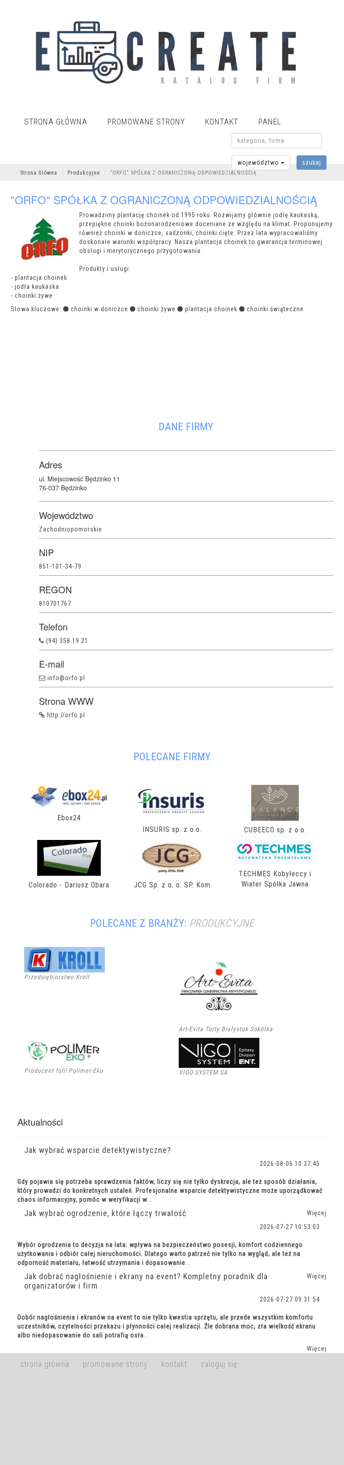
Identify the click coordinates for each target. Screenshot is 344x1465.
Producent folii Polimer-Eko (63, 1070)
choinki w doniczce (99, 309)
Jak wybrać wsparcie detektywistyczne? (97, 1150)
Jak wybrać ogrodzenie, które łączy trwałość (105, 1213)
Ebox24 (69, 818)
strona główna (55, 121)
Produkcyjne (84, 173)
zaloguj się (219, 1364)
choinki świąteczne (275, 309)
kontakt (221, 121)
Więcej (317, 1348)
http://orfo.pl (66, 715)
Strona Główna (38, 173)
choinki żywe (157, 309)
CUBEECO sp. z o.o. (275, 830)
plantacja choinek (211, 309)
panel (269, 121)
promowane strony (146, 121)
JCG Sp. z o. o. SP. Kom (172, 885)
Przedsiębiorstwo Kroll (56, 977)
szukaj (311, 162)
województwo (259, 162)
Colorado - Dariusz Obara (69, 885)
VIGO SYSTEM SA (203, 1072)
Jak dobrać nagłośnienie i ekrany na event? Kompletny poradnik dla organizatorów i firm (146, 1281)
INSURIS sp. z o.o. (172, 829)
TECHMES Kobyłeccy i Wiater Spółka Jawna (275, 879)
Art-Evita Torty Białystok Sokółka (226, 1028)
